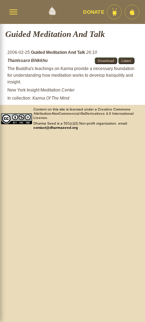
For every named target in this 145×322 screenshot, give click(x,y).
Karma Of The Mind (50, 98)
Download (106, 61)
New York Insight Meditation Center (41, 90)
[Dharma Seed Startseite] (52, 12)
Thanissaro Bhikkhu (27, 60)
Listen (126, 61)
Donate (93, 12)
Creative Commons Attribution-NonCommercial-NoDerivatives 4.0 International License (83, 113)
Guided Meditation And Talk (58, 52)
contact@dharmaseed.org (55, 128)
